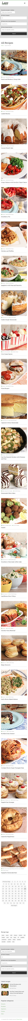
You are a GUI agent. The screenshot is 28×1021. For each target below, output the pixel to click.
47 (3, 896)
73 (10, 903)
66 (12, 900)
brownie (19, 939)
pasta (3, 935)
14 (24, 884)
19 (15, 886)
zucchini (9, 941)
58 (12, 898)
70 (25, 900)
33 (9, 891)
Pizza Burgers (5, 388)
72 (7, 903)
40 (6, 893)
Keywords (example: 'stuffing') (7, 10)
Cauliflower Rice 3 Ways (8, 596)
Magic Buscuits (5, 665)
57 (9, 898)
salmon (9, 939)
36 (18, 891)
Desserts (3, 1004)
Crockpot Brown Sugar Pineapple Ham (12, 768)
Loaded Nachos (5, 113)
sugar (15, 937)
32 (6, 891)
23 (3, 888)
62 (25, 898)
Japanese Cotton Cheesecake (9, 422)
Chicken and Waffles (7, 251)
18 (12, 886)
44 (18, 893)
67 (15, 900)
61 (21, 898)
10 (11, 884)
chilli (11, 935)
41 (9, 893)
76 (20, 903)
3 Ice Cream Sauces (6, 354)
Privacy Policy (19, 1019)
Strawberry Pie (5, 216)
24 (6, 888)
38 (25, 891)
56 (6, 898)
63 (3, 900)
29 (21, 888)
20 (18, 886)
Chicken (3, 1011)
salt (11, 937)
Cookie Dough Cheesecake (9, 319)
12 (17, 884)
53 (21, 896)
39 (3, 893)
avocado (3, 941)
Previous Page (6, 881)
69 (21, 900)
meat (7, 937)
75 (17, 903)
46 (25, 893)
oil (18, 937)
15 (3, 886)
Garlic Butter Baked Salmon (9, 699)
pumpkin (22, 937)
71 (4, 903)
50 (12, 896)
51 (15, 896)
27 (15, 888)
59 (15, 898)
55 (3, 898)
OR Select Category (5, 15)
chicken (20, 935)
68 (18, 900)
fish (24, 935)
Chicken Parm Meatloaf (8, 630)
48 (6, 896)
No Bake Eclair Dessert (8, 733)
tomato (3, 937)
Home (2, 45)
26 (12, 888)
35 (15, 891)
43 (15, 893)
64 (6, 900)
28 (18, 888)
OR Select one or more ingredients (8, 21)
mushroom (4, 939)
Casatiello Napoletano (7, 836)
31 (3, 891)
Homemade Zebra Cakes (8, 493)
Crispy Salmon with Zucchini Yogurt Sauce (14, 182)
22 (25, 886)
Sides (2, 1013)
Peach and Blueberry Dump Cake (11, 79)
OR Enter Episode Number (6, 27)
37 (21, 891)
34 (12, 891)
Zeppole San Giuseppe (7, 802)
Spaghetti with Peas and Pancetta (11, 285)
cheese (15, 935)
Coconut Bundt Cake (7, 148)
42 (12, 893)
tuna (13, 941)
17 (9, 886)
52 (18, 896)
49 (9, 896)
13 (21, 884)
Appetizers (3, 1009)
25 (9, 888)
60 (18, 898)
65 (9, 900)
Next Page (13, 905)
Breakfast (3, 1006)
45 (21, 893)
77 (23, 903)
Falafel (3, 527)
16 (6, 886)
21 (21, 886)
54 (25, 896)
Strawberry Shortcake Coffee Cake (11, 562)
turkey (14, 939)
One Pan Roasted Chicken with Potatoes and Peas (13, 458)
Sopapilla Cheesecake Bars (9, 872)
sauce (7, 935)
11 (14, 884)
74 (14, 903)
